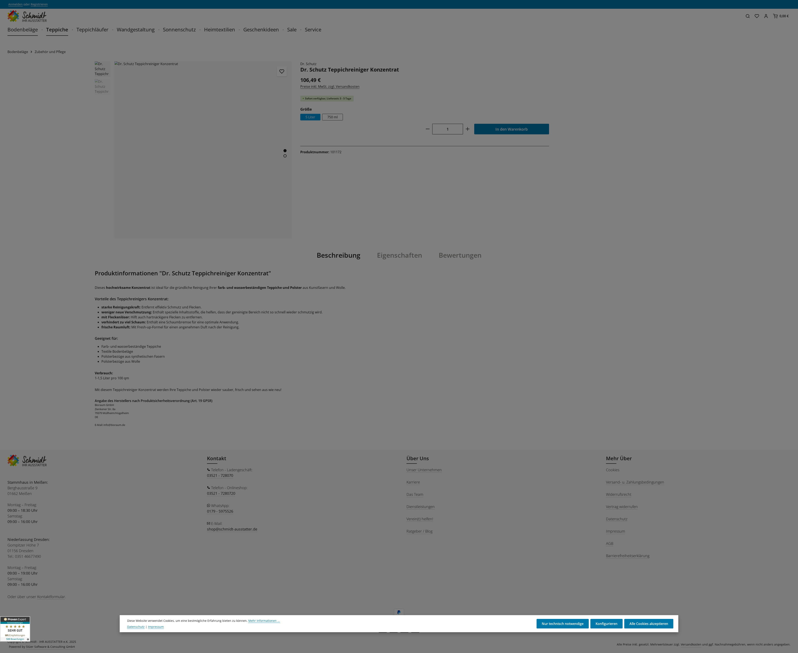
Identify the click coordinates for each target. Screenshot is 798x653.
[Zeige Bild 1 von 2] (285, 150)
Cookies (612, 469)
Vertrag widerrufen (622, 506)
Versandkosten (691, 644)
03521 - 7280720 (221, 493)
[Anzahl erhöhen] (468, 129)
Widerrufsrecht (618, 494)
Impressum (615, 531)
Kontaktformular (51, 596)
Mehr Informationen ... (264, 621)
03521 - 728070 (220, 475)
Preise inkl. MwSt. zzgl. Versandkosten (330, 86)
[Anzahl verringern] (427, 129)
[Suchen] (748, 16)
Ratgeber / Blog (419, 531)
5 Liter (310, 117)
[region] (193, 150)
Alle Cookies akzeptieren (648, 623)
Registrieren (39, 4)
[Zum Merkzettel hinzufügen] (282, 71)
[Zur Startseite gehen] (27, 16)
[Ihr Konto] (766, 16)
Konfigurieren (606, 623)
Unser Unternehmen (424, 469)
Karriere (413, 482)
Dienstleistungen (420, 506)
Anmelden (15, 4)
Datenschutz (616, 518)
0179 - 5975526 (220, 511)
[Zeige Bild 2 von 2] (285, 155)
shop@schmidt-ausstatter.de (232, 529)
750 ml (332, 117)
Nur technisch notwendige (563, 623)
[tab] (338, 255)
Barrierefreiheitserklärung (627, 555)
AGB (609, 543)
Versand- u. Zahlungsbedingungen (635, 482)
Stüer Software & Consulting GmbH (50, 647)
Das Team (414, 494)
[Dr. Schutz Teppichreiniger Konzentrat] (203, 150)
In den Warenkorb (511, 129)
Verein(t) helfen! (419, 518)
